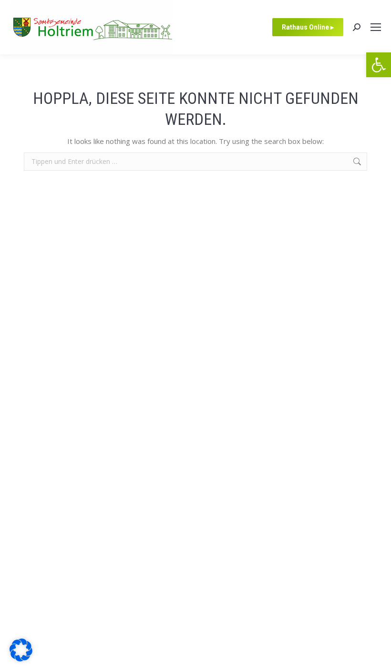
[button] (378, 64)
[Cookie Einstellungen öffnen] (21, 658)
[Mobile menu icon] (375, 27)
